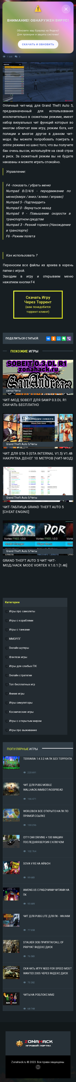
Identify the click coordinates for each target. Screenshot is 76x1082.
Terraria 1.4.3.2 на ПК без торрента (47, 758)
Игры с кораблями (21, 620)
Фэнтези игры (18, 657)
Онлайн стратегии (20, 675)
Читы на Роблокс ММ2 (38, 994)
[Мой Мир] (58, 338)
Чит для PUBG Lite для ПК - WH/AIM (46, 916)
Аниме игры (16, 693)
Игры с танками (19, 629)
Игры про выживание (23, 730)
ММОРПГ (15, 638)
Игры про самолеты (22, 611)
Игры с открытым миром (25, 721)
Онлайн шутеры (19, 647)
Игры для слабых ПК (23, 666)
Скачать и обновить (38, 45)
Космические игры (21, 712)
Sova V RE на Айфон (36, 863)
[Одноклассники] (53, 338)
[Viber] (69, 338)
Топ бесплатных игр (22, 684)
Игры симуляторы (20, 702)
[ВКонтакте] (48, 338)
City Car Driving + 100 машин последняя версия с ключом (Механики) (43, 842)
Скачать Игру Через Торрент (38, 304)
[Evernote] (64, 338)
